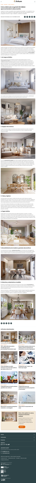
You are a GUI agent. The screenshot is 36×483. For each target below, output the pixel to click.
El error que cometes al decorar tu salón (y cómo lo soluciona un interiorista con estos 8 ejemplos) (27, 348)
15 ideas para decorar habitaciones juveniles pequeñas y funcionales (27, 388)
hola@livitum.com (5, 451)
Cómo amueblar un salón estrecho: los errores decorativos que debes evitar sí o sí (9, 368)
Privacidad (18, 458)
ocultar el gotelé (31, 52)
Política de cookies (23, 458)
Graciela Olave (9, 16)
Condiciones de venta (11, 458)
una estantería (30, 284)
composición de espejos (8, 160)
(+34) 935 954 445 (5, 453)
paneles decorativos (16, 250)
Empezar (21, 426)
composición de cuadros (5, 60)
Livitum (2, 4)
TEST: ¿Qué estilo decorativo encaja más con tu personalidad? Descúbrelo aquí (8, 348)
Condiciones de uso (4, 458)
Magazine (5, 4)
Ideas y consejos (11, 4)
